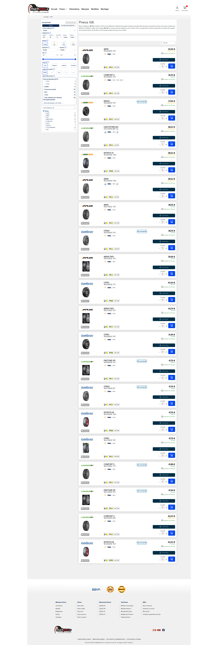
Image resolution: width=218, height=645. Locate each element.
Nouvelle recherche (71, 22)
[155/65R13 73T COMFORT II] (171, 92)
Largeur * (44, 35)
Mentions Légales (99, 639)
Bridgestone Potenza (127, 614)
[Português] (159, 630)
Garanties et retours (148, 608)
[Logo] (63, 630)
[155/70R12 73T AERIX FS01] (171, 273)
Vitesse (72, 35)
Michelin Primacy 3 (126, 608)
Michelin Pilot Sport (126, 611)
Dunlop (58, 614)
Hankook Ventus (125, 617)
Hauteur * (51, 35)
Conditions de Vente (84, 639)
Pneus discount (81, 614)
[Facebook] (162, 630)
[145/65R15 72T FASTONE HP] (171, 377)
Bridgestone (59, 611)
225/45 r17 (102, 614)
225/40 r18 (102, 608)
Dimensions (74, 9)
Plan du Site (146, 611)
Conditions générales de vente (152, 614)
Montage (105, 9)
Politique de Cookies (134, 639)
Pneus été (80, 611)
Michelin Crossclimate (127, 606)
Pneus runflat (81, 608)
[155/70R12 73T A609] (171, 221)
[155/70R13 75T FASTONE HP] (171, 507)
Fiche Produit (165, 59)
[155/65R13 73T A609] (171, 66)
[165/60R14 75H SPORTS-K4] (171, 429)
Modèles (95, 9)
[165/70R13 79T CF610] (171, 455)
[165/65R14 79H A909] (171, 195)
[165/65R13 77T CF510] (171, 299)
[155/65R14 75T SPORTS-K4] (171, 559)
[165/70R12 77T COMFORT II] (171, 481)
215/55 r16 (102, 611)
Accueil (54, 9)
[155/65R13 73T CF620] (171, 247)
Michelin (58, 608)
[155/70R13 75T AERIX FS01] (171, 325)
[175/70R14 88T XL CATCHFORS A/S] (171, 143)
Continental (59, 606)
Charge (65, 35)
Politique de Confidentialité (115, 639)
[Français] (156, 630)
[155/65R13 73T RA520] (171, 118)
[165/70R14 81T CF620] (171, 403)
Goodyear (58, 617)
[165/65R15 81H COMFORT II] (171, 533)
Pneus (62, 9)
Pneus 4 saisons (81, 617)
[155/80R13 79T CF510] (171, 351)
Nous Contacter (147, 606)
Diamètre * (58, 35)
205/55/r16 (102, 606)
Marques (85, 9)
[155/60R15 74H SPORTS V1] (171, 169)
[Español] (154, 630)
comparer (86, 67)
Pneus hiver (80, 606)
